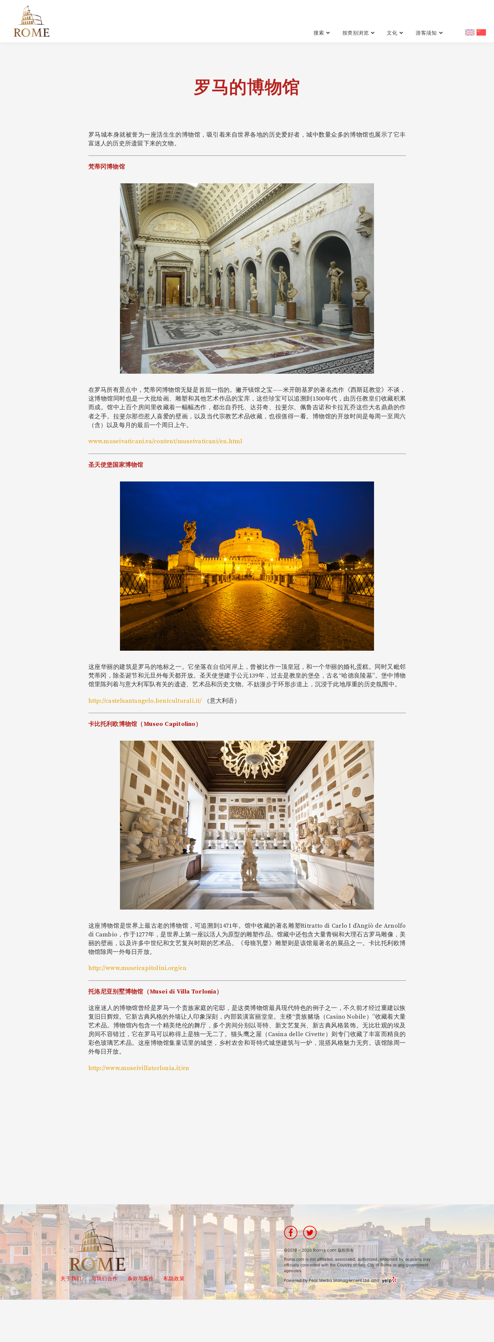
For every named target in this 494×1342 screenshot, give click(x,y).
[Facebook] (290, 1232)
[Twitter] (310, 1232)
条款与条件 (140, 1278)
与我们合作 (104, 1278)
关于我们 (71, 1278)
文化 (392, 32)
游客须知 (426, 32)
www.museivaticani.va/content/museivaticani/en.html (165, 441)
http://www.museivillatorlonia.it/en (139, 1068)
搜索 (319, 32)
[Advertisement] (247, 1130)
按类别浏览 (355, 32)
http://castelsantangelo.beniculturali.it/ (145, 701)
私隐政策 (174, 1278)
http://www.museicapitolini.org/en (137, 968)
